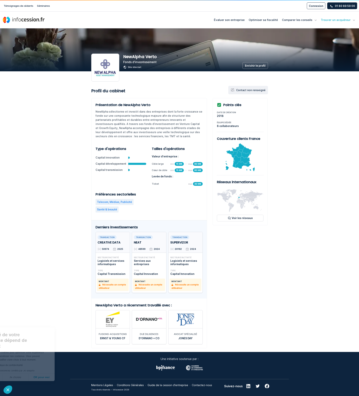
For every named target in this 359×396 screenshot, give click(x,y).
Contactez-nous (202, 385)
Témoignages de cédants (18, 5)
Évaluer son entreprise (229, 20)
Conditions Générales (130, 385)
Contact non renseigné (251, 90)
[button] (7, 389)
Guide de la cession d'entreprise (168, 385)
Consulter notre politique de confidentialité (28, 365)
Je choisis (43, 377)
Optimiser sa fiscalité (263, 20)
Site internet (134, 67)
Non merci (17, 377)
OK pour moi (69, 377)
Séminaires (43, 5)
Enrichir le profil (255, 65)
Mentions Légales (102, 385)
